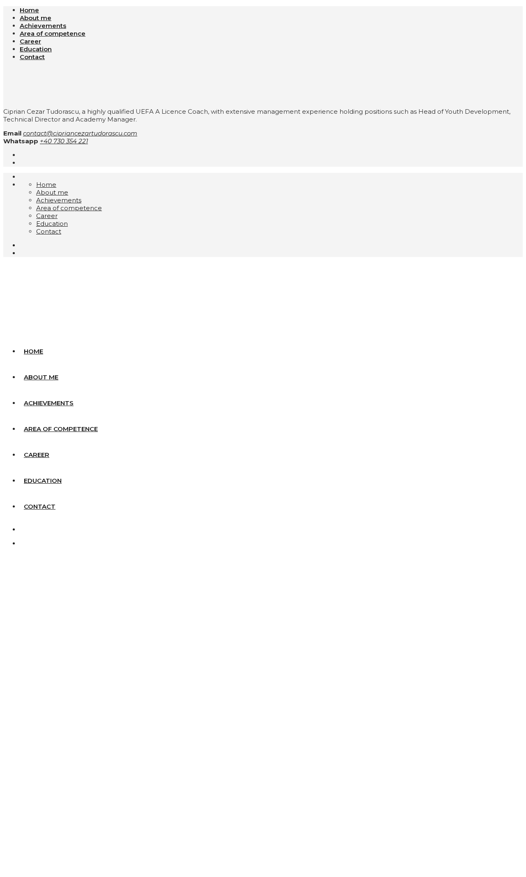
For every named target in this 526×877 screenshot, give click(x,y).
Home (29, 10)
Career (30, 41)
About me (35, 18)
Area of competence (52, 33)
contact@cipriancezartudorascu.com (80, 133)
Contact (32, 57)
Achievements (43, 26)
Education (36, 49)
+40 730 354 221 (64, 141)
